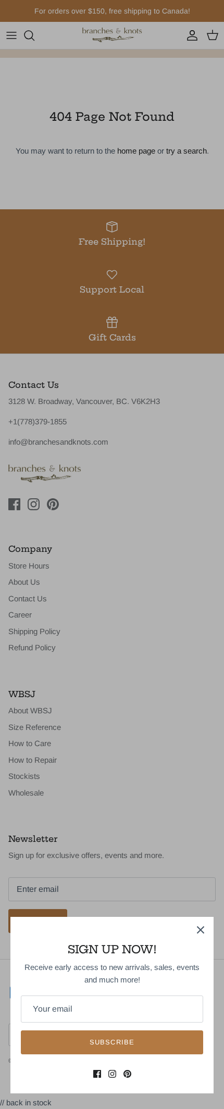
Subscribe (112, 1042)
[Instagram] (112, 1074)
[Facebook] (97, 1074)
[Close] (200, 929)
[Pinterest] (127, 1074)
